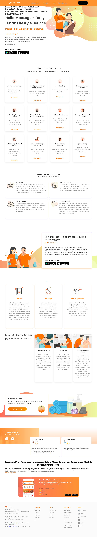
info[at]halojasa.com (13, 526)
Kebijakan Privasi (67, 512)
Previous (28, 447)
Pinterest (83, 526)
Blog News (37, 515)
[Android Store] (11, 52)
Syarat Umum (67, 515)
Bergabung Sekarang (17, 409)
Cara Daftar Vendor (68, 527)
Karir (36, 520)
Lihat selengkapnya (10, 472)
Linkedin (83, 519)
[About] (9, 507)
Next (92, 447)
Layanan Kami (35, 3)
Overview (37, 512)
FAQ (65, 520)
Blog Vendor (37, 517)
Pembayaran (66, 517)
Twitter (82, 513)
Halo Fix (51, 515)
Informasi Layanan (68, 522)
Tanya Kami (83, 3)
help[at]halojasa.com (13, 522)
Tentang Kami (38, 510)
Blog (54, 3)
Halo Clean (51, 517)
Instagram (83, 516)
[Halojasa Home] (14, 3)
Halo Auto (51, 512)
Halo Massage (52, 510)
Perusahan (46, 3)
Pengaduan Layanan (68, 525)
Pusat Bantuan (62, 3)
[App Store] (23, 52)
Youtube (83, 523)
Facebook (83, 510)
